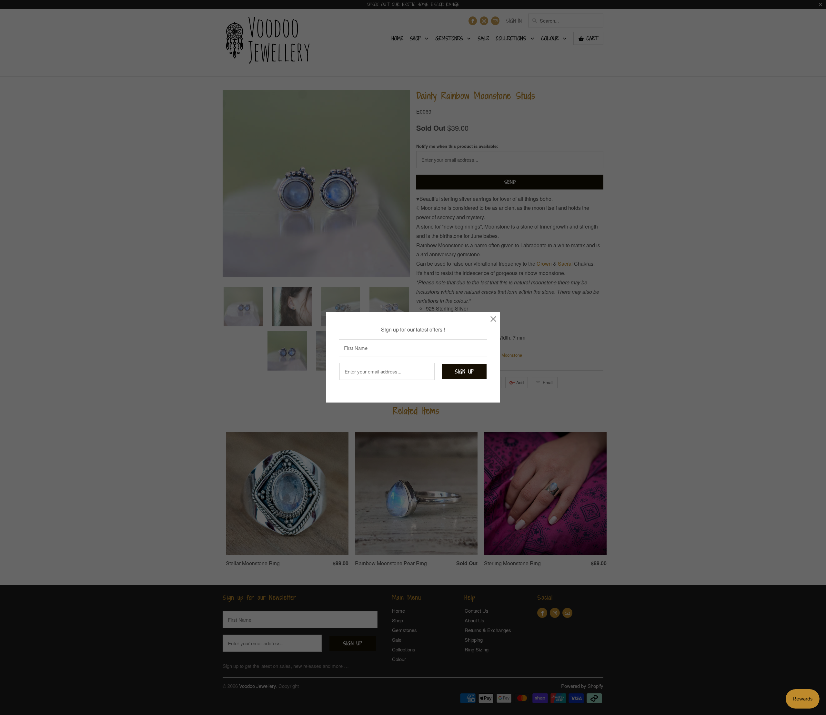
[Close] (493, 318)
